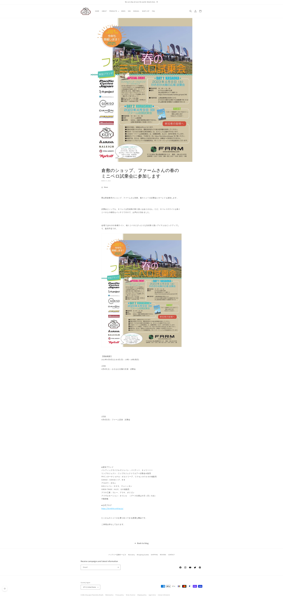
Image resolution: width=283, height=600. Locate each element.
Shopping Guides (143, 555)
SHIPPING (154, 555)
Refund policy (109, 595)
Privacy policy (120, 595)
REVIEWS (163, 555)
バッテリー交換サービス (117, 555)
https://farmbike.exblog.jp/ (112, 508)
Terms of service (130, 595)
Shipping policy (142, 595)
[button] (114, 11)
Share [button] (106, 187)
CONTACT (171, 555)
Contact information (164, 595)
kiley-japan (88, 595)
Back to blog (142, 543)
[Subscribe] (118, 567)
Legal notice (152, 595)
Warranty (131, 555)
